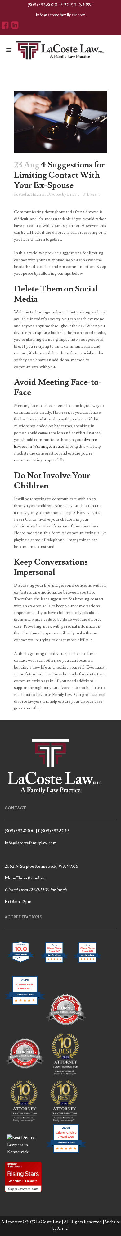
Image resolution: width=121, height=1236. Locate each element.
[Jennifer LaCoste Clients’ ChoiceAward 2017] (54, 966)
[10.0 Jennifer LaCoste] (21, 966)
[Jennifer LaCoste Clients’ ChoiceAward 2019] (25, 1009)
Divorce (54, 194)
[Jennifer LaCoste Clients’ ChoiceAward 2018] (87, 966)
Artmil (63, 1229)
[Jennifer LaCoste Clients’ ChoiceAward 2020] (66, 1152)
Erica (71, 194)
